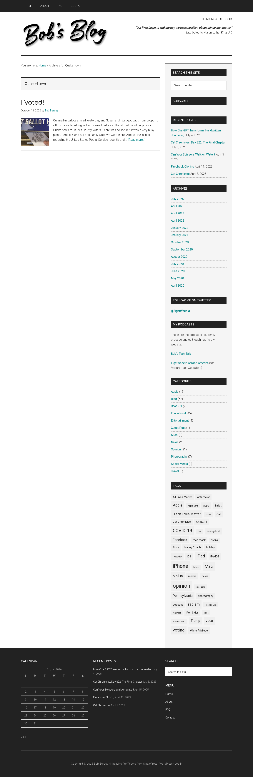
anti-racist (203, 497)
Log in (178, 763)
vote (209, 620)
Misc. (174, 435)
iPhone (180, 566)
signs (206, 613)
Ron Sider (192, 612)
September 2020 (182, 249)
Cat (219, 514)
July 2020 (177, 264)
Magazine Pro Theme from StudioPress (133, 763)
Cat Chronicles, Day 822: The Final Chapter (198, 142)
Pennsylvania (183, 596)
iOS (189, 556)
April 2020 (177, 285)
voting (179, 630)
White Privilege (199, 630)
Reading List (210, 605)
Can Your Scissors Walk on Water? (193, 154)
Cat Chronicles (180, 174)
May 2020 (177, 278)
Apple (175, 391)
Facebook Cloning (182, 166)
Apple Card (193, 506)
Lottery (196, 567)
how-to (177, 556)
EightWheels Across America (190, 363)
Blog (174, 399)
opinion (181, 586)
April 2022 (177, 220)
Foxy (176, 547)
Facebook (180, 540)
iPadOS (214, 556)
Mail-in (178, 576)
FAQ (167, 709)
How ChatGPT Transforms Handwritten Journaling (122, 669)
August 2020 (179, 256)
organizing (200, 587)
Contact (170, 717)
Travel (175, 471)
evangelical (213, 531)
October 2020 (180, 242)
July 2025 (177, 199)
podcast (178, 604)
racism (194, 604)
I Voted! (32, 102)
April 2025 (177, 206)
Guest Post (178, 428)
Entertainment (180, 420)
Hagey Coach (192, 547)
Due (199, 531)
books (208, 514)
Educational (178, 413)
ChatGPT (176, 406)
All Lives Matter (182, 497)
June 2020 (178, 271)
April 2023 (177, 213)
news (205, 576)
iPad (201, 556)
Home (169, 693)
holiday (210, 547)
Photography (179, 456)
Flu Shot (214, 540)
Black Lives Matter (187, 514)
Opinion (176, 449)
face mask (199, 540)
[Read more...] (136, 139)
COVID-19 (182, 530)
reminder (177, 613)
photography (205, 596)
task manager (179, 621)
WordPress (166, 763)
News (175, 442)
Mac (209, 566)
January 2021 (179, 235)
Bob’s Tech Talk (181, 353)
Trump (195, 621)
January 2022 (179, 228)
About (168, 701)
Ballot (218, 505)
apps (206, 505)
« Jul (23, 737)
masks (192, 576)
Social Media (179, 464)
